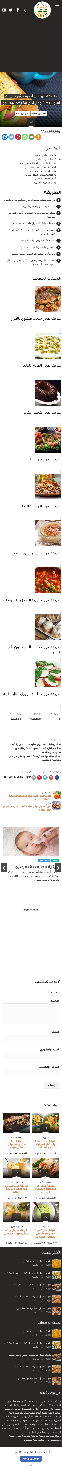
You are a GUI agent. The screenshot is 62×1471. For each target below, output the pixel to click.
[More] (38, 137)
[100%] (45, 1130)
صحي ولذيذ (18, 744)
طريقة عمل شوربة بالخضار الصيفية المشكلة (45, 1144)
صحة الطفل (30, 869)
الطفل (41, 869)
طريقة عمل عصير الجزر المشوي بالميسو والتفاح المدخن (30, 795)
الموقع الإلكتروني (48, 1067)
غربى (12, 1226)
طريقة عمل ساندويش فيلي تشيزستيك (17, 1144)
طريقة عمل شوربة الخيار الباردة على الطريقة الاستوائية (45, 1233)
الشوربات (45, 1137)
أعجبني (39, 113)
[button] (57, 4)
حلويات (19, 1226)
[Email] (32, 137)
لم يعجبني (22, 113)
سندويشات (54, 744)
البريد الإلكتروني (49, 1049)
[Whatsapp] (25, 137)
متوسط (31, 744)
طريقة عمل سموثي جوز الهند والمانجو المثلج (16, 1189)
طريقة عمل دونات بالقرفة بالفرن (34, 1308)
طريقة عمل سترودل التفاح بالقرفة (33, 1296)
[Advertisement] (31, 46)
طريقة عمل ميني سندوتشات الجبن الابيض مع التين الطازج (26, 806)
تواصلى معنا (31, 1458)
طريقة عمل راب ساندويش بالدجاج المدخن (45, 1189)
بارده (21, 1182)
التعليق (54, 1000)
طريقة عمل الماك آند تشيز (37, 1261)
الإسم (55, 1032)
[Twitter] (11, 137)
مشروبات (14, 1182)
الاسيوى (41, 744)
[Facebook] (5, 137)
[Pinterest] (18, 137)
